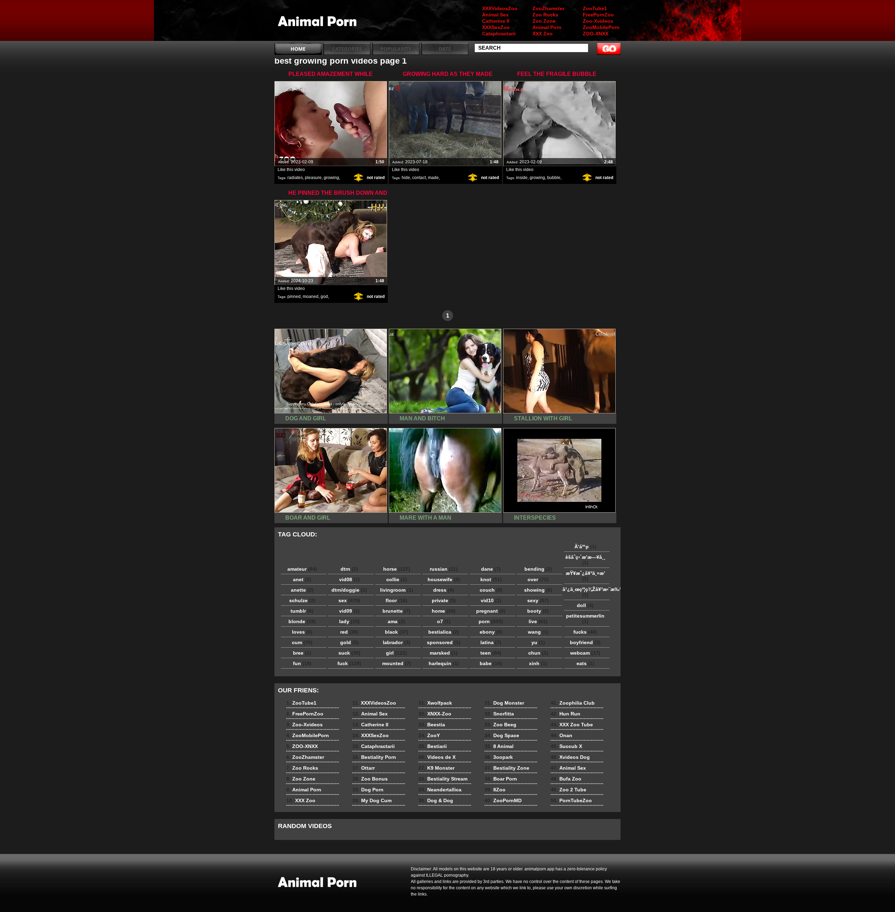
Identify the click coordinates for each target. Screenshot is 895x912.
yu (538, 642)
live (538, 621)
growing (331, 177)
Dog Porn (368, 789)
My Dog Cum (372, 800)
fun (302, 663)
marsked (444, 653)
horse (396, 569)
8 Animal (499, 746)
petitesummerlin (585, 618)
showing (538, 590)
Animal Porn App (318, 22)
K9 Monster (436, 768)
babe (491, 663)
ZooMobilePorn (601, 27)
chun (538, 653)
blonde (302, 621)
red (349, 632)
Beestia (431, 724)
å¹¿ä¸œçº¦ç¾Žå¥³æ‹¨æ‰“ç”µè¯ (587, 592)
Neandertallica (439, 789)
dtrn (349, 569)
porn (491, 621)
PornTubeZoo (571, 800)
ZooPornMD (503, 800)
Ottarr (363, 768)
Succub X (566, 746)
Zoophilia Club (573, 703)
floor (396, 600)
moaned (310, 296)
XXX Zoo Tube (572, 724)
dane (491, 569)
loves (302, 632)
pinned (294, 296)
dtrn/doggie (349, 590)
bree (302, 653)
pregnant (491, 611)
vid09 (349, 611)
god (324, 296)
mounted (396, 663)
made (433, 177)
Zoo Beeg (500, 724)
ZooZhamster (548, 8)
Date (445, 48)
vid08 (349, 579)
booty (538, 611)
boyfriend (585, 642)
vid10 (491, 600)
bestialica (443, 632)
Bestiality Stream (442, 779)
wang (538, 632)
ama (396, 621)
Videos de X (437, 757)
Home (298, 48)
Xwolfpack (435, 703)
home (444, 611)
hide (406, 177)
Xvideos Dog (570, 757)
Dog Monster (504, 703)
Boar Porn (501, 779)
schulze (302, 600)
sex (349, 600)
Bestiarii (432, 746)
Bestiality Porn (374, 757)
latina (490, 642)
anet (302, 579)
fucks (585, 632)
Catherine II (495, 21)
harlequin (444, 663)
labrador (396, 642)
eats (585, 663)
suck (349, 653)
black (396, 632)
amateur (302, 569)
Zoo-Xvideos (598, 21)
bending (538, 569)
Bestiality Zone (507, 768)
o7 (444, 621)
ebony (491, 632)
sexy (538, 600)
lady (349, 621)
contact (419, 177)
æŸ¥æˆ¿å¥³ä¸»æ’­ (585, 576)
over (538, 579)
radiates (295, 177)
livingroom (396, 590)
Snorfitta (499, 714)
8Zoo (495, 789)
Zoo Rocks (545, 14)
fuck (349, 663)
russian (444, 569)
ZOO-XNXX (595, 33)
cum (302, 642)
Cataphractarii (499, 33)
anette (302, 590)
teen (490, 653)
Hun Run (565, 714)
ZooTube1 (595, 8)
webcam (585, 653)
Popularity (395, 48)
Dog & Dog (435, 800)
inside (522, 177)
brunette (396, 611)
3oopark (499, 757)
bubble (553, 177)
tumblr (302, 611)
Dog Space (502, 735)
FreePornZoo (598, 14)
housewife (444, 579)
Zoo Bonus (370, 779)
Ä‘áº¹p (585, 546)
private (444, 600)
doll (585, 605)
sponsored (443, 642)
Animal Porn (546, 27)
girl (396, 653)
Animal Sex (495, 14)
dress (443, 590)
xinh (538, 663)
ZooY (429, 735)
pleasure (313, 177)
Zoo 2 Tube (568, 789)
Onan (561, 735)
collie (396, 579)
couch (491, 590)
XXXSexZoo (496, 27)
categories (347, 48)
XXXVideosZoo (499, 8)
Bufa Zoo (566, 779)
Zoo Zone (544, 21)
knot (491, 579)
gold (349, 642)
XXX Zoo (542, 33)
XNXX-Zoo (434, 714)
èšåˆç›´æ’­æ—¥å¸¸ (585, 559)
